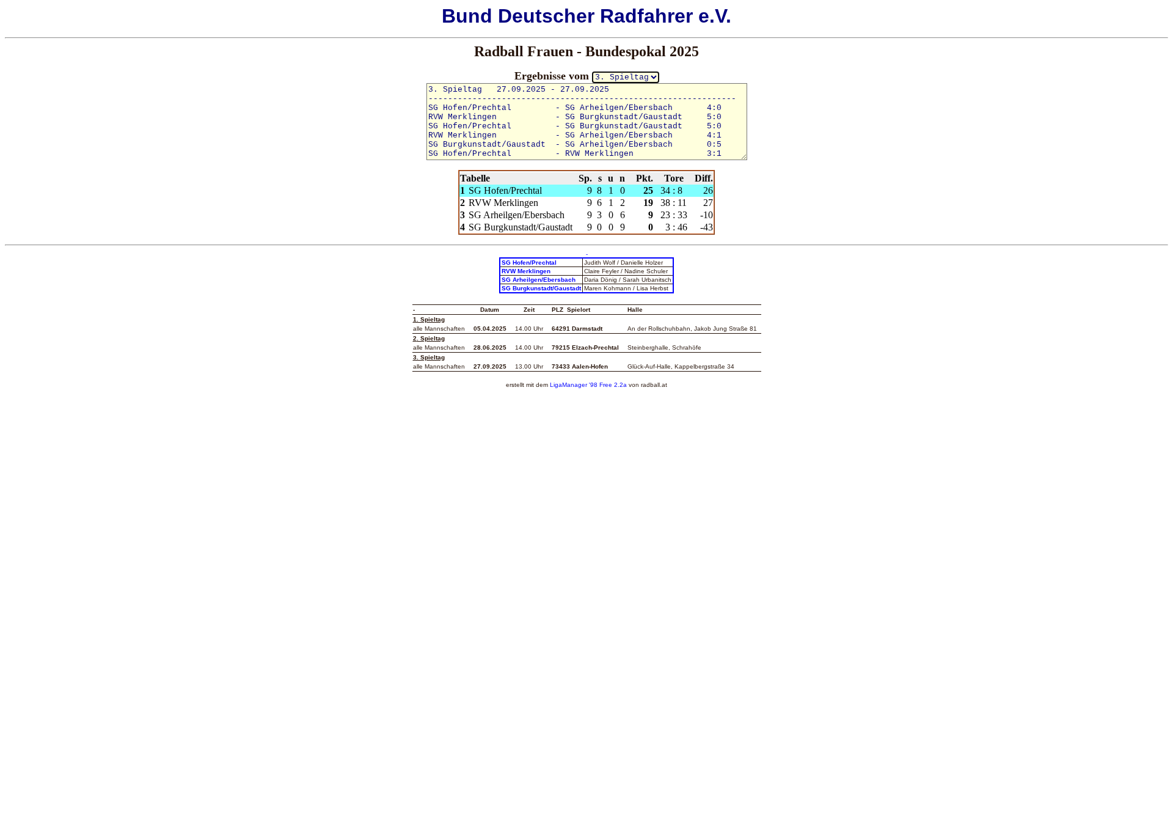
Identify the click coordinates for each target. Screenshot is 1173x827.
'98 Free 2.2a (607, 384)
